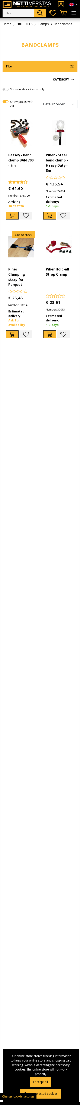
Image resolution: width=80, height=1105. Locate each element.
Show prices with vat (21, 104)
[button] (40, 79)
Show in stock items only (27, 89)
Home (7, 24)
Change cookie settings (18, 1096)
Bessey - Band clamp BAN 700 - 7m (20, 160)
